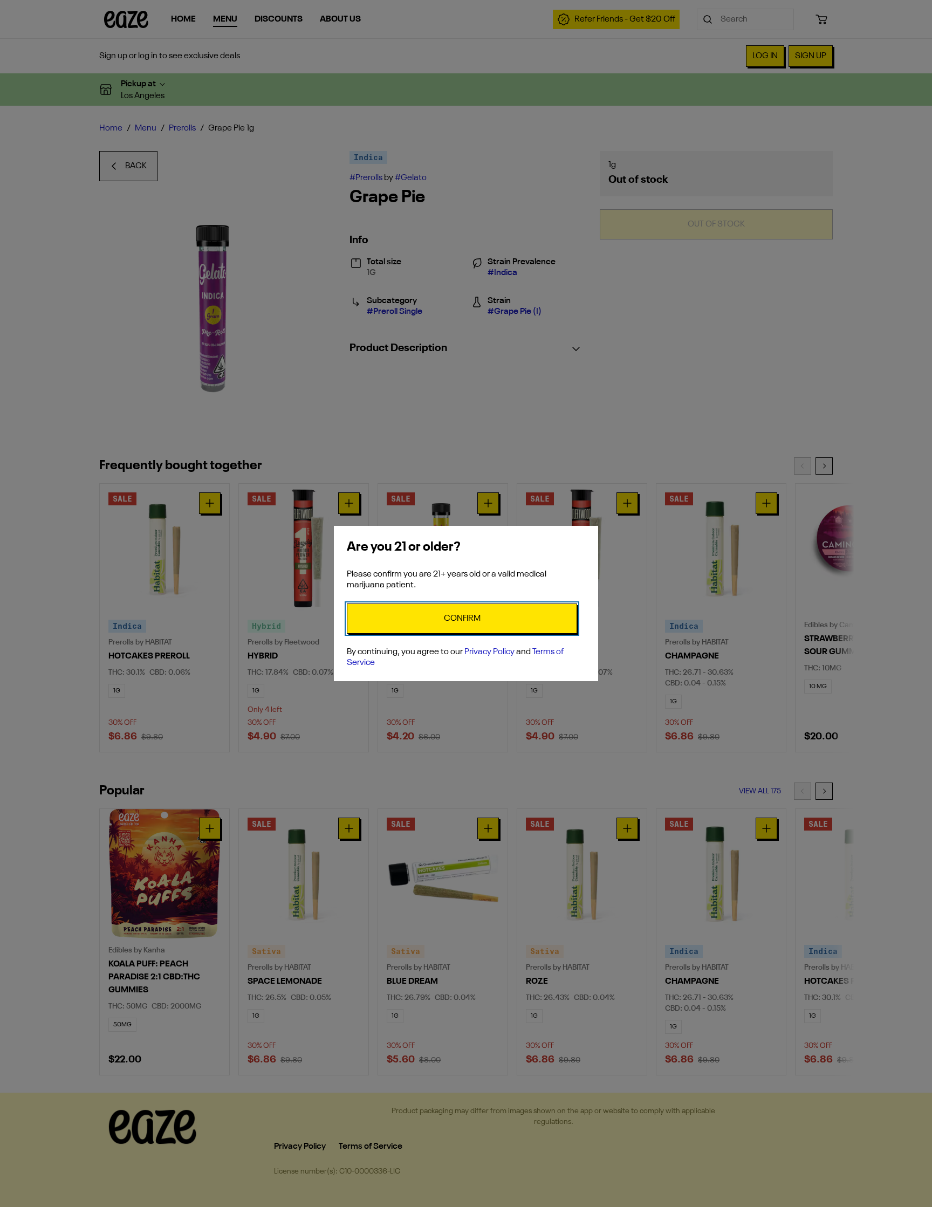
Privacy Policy (489, 652)
